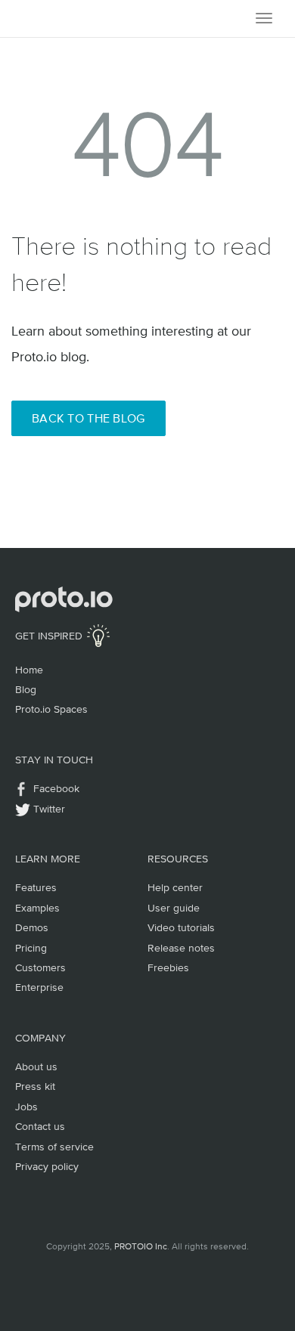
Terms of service (54, 1147)
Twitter (49, 809)
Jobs (26, 1106)
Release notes (181, 948)
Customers (40, 967)
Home (29, 670)
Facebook (56, 788)
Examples (37, 908)
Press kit (35, 1086)
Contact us (40, 1126)
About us (36, 1066)
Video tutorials (181, 927)
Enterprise (39, 987)
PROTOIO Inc (140, 1246)
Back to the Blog (88, 418)
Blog (25, 689)
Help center (175, 887)
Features (36, 887)
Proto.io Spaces (51, 709)
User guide (174, 908)
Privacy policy (47, 1166)
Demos (31, 927)
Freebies (168, 967)
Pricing (31, 948)
